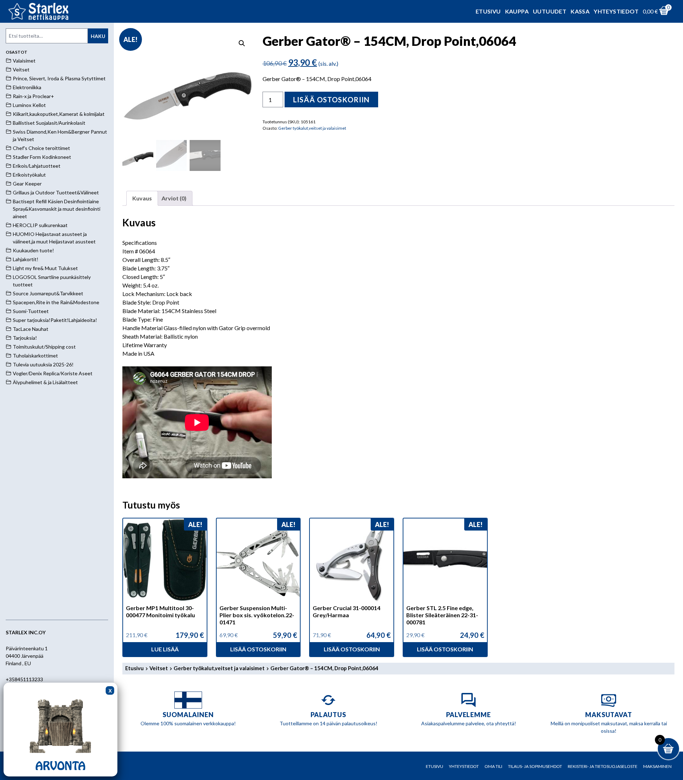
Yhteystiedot (616, 11)
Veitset (158, 668)
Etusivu (488, 11)
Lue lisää (165, 649)
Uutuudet (549, 11)
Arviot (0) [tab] (174, 198)
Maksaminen (657, 766)
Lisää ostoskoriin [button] (258, 649)
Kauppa (517, 11)
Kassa (580, 11)
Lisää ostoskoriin (331, 99)
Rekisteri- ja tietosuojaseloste (602, 766)
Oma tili (493, 766)
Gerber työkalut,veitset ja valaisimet (312, 128)
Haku (98, 36)
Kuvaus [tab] (142, 198)
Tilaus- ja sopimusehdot (535, 766)
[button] (241, 43)
